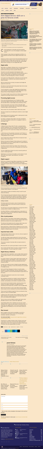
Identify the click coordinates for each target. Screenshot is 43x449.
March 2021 (31, 289)
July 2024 (31, 239)
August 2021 (31, 283)
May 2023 (31, 258)
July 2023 (31, 255)
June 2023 (31, 256)
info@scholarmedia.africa (9, 439)
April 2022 (31, 272)
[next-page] (2, 390)
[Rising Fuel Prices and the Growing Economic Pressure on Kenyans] (14, 380)
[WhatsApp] (11, 331)
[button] (41, 8)
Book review (28, 8)
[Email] (18, 331)
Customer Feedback (28, 0)
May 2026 (31, 210)
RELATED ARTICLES (5, 361)
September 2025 (32, 221)
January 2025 (32, 231)
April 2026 (31, 212)
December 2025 (32, 217)
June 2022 (31, 271)
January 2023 (32, 263)
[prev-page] (1, 390)
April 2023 (31, 259)
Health (11, 8)
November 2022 (32, 266)
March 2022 (31, 273)
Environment (22, 8)
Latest (2, 8)
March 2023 (31, 260)
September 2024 (32, 237)
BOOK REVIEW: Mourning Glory (36, 127)
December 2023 (32, 248)
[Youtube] (41, 0)
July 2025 (31, 224)
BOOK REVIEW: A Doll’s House (23, 437)
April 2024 (31, 243)
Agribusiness (16, 8)
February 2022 (32, 275)
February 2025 (32, 230)
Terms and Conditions (31, 446)
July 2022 (31, 269)
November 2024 (32, 234)
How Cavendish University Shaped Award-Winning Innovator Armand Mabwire (35, 36)
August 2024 (31, 238)
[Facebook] (37, 0)
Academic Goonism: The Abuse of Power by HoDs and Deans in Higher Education (35, 44)
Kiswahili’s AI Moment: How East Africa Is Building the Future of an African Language (35, 48)
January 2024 (32, 247)
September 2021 (32, 281)
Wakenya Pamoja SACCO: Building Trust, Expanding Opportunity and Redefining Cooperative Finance (5, 373)
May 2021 (31, 287)
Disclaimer (36, 446)
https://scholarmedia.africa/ (10, 344)
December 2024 (32, 233)
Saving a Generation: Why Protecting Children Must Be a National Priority (23, 371)
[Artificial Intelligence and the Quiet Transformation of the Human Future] (23, 380)
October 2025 (32, 220)
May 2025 (31, 226)
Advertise (21, 446)
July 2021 (31, 284)
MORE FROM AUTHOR (14, 361)
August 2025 (31, 222)
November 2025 (32, 218)
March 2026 (31, 213)
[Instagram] (9, 357)
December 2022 (32, 264)
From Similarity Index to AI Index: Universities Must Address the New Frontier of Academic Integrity (35, 40)
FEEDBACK (7, 10)
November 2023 (32, 250)
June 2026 (31, 209)
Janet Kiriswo (3, 19)
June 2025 (31, 225)
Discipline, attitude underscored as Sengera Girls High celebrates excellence (35, 121)
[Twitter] (40, 0)
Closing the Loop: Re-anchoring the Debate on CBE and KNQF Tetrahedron (14, 371)
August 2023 (31, 254)
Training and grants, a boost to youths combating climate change (6, 338)
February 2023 (32, 262)
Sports (2, 10)
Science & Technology (11, 13)
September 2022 (32, 268)
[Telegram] (16, 331)
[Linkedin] (38, 0)
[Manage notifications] (2, 446)
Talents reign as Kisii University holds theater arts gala (22, 338)
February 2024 (32, 246)
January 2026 (32, 216)
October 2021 (32, 280)
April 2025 (31, 227)
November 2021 (32, 279)
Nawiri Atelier (17, 448)
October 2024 (32, 235)
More (14, 10)
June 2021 (31, 285)
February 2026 (32, 214)
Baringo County (5, 13)
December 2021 (32, 277)
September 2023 (32, 252)
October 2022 (32, 267)
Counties (2, 13)
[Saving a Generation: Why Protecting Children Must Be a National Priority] (23, 366)
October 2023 (32, 251)
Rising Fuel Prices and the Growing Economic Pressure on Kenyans (14, 385)
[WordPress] (12, 357)
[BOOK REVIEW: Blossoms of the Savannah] (17, 434)
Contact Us (23, 0)
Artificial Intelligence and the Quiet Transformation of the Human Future (23, 387)
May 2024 (31, 242)
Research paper (34, 8)
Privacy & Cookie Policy (25, 446)
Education (6, 8)
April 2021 (31, 288)
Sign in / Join (10, 0)
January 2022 (32, 276)
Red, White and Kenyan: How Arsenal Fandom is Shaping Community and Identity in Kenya (5, 386)
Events (11, 10)
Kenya (8, 13)
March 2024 (31, 245)
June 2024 (31, 241)
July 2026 (31, 208)
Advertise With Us (15, 0)
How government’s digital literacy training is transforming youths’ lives (13, 317)
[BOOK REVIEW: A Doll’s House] (17, 438)
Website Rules (19, 0)
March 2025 (31, 229)
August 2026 (31, 207)
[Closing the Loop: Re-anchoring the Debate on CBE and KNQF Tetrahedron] (14, 366)
